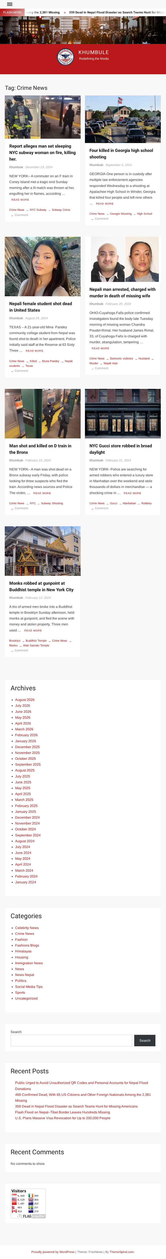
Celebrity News (27, 928)
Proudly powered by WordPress (53, 1252)
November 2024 (27, 823)
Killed (33, 361)
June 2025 (23, 782)
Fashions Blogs (27, 945)
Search (16, 1032)
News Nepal (24, 975)
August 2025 (25, 770)
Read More (20, 199)
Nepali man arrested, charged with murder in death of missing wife (122, 292)
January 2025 (25, 811)
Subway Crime (61, 209)
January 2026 (25, 741)
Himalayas (23, 951)
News (19, 969)
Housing (21, 957)
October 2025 (25, 758)
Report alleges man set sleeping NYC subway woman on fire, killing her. (42, 152)
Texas (29, 365)
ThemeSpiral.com (122, 1252)
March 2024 (24, 870)
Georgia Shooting (121, 213)
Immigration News (29, 963)
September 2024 (28, 835)
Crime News (16, 209)
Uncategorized (26, 998)
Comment (21, 215)
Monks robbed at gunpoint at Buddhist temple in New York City (41, 586)
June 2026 (23, 711)
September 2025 (28, 764)
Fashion (21, 939)
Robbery (146, 503)
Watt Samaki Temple (36, 645)
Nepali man (111, 363)
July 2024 (22, 847)
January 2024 (25, 882)
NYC (33, 503)
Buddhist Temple (36, 640)
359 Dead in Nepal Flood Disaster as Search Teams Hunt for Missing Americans (76, 1106)
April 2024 (23, 864)
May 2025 (22, 788)
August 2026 (25, 700)
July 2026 (22, 705)
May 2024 (22, 858)
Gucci (113, 503)
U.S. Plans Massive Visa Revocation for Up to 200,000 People (62, 1118)
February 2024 (26, 876)
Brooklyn (14, 640)
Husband (144, 358)
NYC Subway (38, 209)
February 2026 (26, 735)
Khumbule (16, 167)
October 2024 (25, 829)
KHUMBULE (93, 52)
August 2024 (25, 841)
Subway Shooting (52, 503)
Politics (20, 980)
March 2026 (24, 729)
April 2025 (23, 794)
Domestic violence (121, 358)
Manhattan (129, 503)
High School (144, 213)
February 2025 (26, 806)
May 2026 (22, 717)
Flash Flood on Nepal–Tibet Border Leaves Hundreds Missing (62, 1112)
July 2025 (22, 776)
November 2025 (27, 753)
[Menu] (9, 4)
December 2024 (27, 817)
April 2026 (23, 723)
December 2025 (27, 747)
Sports (20, 992)
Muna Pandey (50, 361)
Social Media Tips (29, 987)
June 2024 (23, 853)
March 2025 (24, 800)
